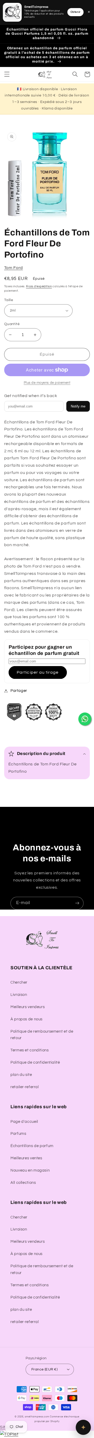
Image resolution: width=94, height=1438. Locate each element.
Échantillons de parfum (32, 1146)
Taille (8, 300)
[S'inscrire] (77, 903)
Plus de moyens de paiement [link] (47, 383)
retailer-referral (24, 1087)
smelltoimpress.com (37, 1417)
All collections (23, 1183)
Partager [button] (18, 691)
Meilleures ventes (26, 1158)
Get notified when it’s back (30, 396)
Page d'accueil (24, 1122)
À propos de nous (26, 1019)
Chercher (18, 982)
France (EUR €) (44, 1369)
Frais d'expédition (39, 286)
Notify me (78, 406)
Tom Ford (13, 268)
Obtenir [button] (75, 12)
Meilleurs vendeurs (27, 1007)
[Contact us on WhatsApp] (84, 719)
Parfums (18, 1134)
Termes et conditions (29, 1050)
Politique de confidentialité (35, 1062)
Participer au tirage (37, 672)
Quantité (12, 324)
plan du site (21, 1075)
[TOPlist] (9, 1434)
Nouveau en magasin (30, 1170)
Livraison (18, 995)
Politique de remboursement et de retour (41, 1034)
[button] (7, 74)
